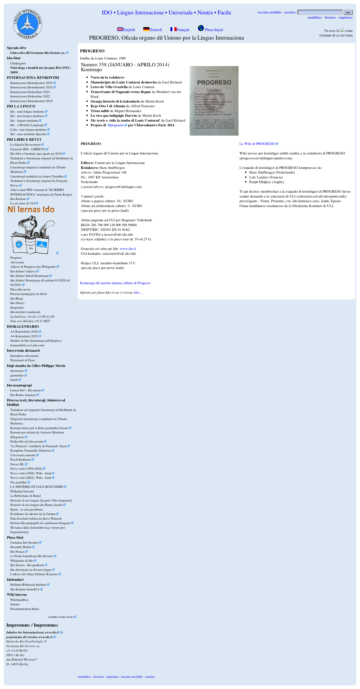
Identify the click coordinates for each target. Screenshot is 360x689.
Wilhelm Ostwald (22, 491)
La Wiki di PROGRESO (257, 143)
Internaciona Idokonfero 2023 (30, 92)
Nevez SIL (17, 464)
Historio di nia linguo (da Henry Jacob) (36, 504)
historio (330, 17)
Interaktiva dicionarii (24, 355)
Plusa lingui (213, 29)
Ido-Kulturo (18, 199)
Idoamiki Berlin (20, 547)
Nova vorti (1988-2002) (26, 468)
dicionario (17, 370)
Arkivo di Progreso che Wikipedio (33, 266)
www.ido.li (52, 632)
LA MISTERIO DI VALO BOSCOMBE (36, 486)
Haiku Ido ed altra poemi (26, 441)
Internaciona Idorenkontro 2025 (31, 83)
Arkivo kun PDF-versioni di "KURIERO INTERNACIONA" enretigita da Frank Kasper (41, 191)
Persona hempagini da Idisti (28, 294)
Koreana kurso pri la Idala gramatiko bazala (39, 428)
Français (183, 29)
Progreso (16, 257)
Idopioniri (17, 307)
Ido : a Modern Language (27, 125)
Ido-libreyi (17, 303)
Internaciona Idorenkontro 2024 (31, 87)
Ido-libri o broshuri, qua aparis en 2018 (36, 153)
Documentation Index (24, 609)
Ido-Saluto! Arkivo (23, 271)
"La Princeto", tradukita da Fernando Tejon (38, 446)
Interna (15, 604)
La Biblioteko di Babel (25, 495)
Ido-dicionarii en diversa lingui (31, 569)
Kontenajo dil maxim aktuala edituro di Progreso (115, 282)
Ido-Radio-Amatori (23, 395)
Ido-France (17, 551)
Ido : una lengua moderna (27, 116)
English (129, 29)
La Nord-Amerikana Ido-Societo (31, 556)
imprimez (346, 17)
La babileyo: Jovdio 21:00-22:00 (32, 316)
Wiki (39, 473)
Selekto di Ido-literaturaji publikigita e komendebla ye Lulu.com (36, 342)
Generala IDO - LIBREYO (27, 149)
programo (117, 125)
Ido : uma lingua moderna (27, 111)
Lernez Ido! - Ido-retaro (25, 390)
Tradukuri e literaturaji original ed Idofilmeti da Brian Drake (41, 160)
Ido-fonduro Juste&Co (25, 589)
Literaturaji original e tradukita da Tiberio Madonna (38, 169)
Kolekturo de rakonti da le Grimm (32, 514)
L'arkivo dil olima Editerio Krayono (34, 574)
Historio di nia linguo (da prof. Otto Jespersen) (41, 500)
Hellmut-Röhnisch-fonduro (28, 584)
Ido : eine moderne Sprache (28, 134)
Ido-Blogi (16, 298)
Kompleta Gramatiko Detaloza (30, 450)
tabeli (14, 379)
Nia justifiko (18, 482)
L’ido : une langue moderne (28, 129)
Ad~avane (17, 262)
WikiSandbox (19, 599)
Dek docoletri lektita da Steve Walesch (36, 518)
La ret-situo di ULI (22, 203)
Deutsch (155, 29)
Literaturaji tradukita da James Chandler (36, 176)
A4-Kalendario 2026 (24, 331)
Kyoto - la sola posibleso (26, 509)
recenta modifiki (269, 12)
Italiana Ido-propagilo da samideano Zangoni (40, 523)
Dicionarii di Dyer (22, 360)
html (48, 473)
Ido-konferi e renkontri (25, 312)
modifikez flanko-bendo (60, 617)
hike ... (139, 292)
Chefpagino (18, 63)
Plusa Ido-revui (20, 289)
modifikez (315, 17)
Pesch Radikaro (20, 459)
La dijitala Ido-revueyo (25, 144)
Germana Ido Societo (24, 542)
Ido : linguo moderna (24, 120)
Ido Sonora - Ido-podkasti (27, 565)
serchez (290, 12)
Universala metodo (23, 455)
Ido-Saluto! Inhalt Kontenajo (29, 275)
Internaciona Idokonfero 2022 (30, 96)
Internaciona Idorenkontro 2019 (31, 101)
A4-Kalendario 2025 (24, 336)
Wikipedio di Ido (21, 560)
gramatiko (17, 375)
